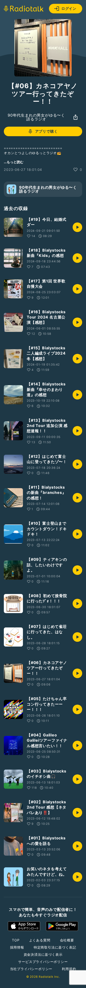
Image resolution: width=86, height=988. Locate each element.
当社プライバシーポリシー (31, 969)
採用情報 (17, 947)
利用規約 (69, 969)
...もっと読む (13, 162)
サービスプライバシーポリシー (43, 962)
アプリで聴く (46, 131)
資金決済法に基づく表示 (43, 954)
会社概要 (67, 940)
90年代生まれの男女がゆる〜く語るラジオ (36, 117)
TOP (15, 940)
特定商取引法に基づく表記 (55, 947)
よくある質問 (39, 940)
